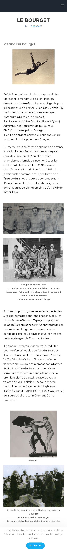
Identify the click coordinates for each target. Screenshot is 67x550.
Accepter (35, 545)
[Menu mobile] (62, 6)
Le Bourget (36, 26)
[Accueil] (26, 26)
